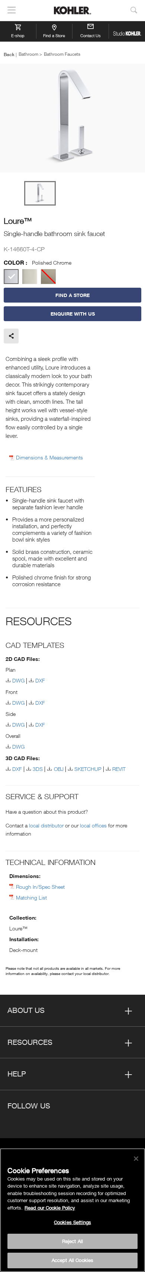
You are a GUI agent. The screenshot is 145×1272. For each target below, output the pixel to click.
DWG (18, 680)
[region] (72, 1210)
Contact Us (90, 35)
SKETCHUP (88, 769)
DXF (40, 680)
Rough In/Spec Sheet (40, 887)
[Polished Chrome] (11, 276)
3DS (38, 769)
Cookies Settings (72, 1222)
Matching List (31, 897)
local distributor (46, 825)
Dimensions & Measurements (49, 457)
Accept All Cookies (72, 1260)
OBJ (58, 769)
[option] (72, 119)
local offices (93, 825)
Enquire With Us (73, 314)
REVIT (119, 769)
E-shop (18, 35)
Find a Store (54, 35)
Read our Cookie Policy (50, 1208)
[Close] (136, 1158)
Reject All (72, 1241)
